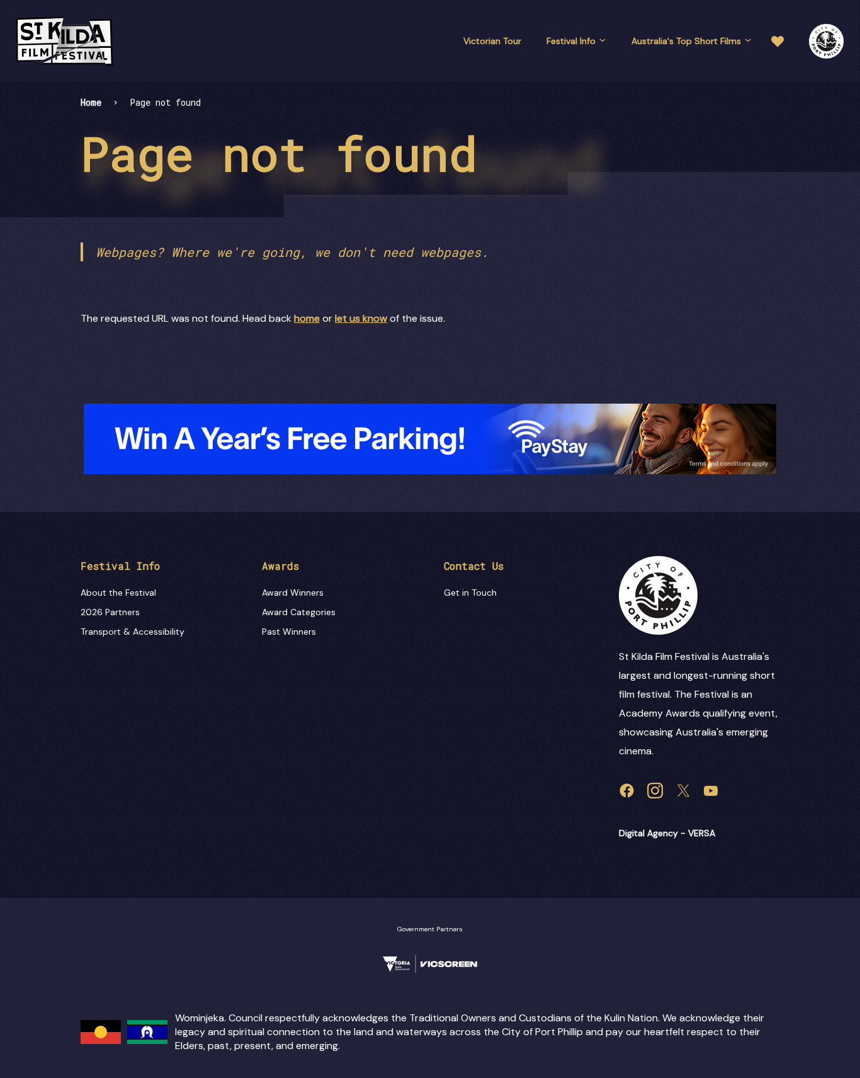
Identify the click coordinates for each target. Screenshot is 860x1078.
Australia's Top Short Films (686, 41)
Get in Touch (470, 592)
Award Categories (299, 612)
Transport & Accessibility (132, 631)
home (307, 318)
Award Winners (293, 592)
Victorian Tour (492, 41)
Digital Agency (648, 833)
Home (91, 102)
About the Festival (118, 592)
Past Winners (289, 631)
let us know (361, 318)
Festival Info (571, 41)
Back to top (796, 1049)
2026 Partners (110, 612)
